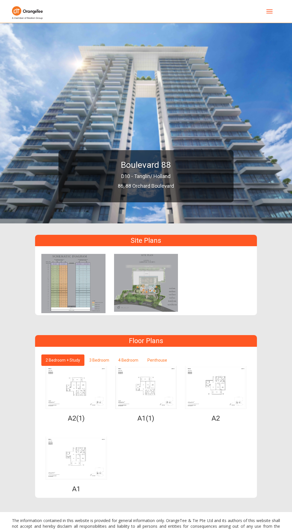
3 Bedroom (99, 360)
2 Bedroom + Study (63, 360)
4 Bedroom (128, 360)
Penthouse (157, 360)
